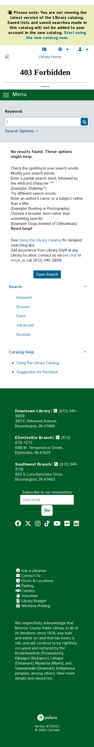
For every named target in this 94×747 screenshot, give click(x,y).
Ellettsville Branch (33, 437)
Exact (21, 315)
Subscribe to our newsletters (47, 492)
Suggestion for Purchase (37, 372)
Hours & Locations (37, 580)
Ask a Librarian (33, 570)
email (15, 260)
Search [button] (15, 286)
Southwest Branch (33, 464)
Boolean (24, 334)
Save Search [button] (47, 274)
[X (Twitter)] (28, 524)
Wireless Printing (35, 605)
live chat (70, 255)
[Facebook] (18, 524)
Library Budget (33, 600)
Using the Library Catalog (40, 240)
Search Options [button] (20, 131)
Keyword (24, 297)
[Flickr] (67, 524)
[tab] (47, 286)
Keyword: (14, 111)
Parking (27, 585)
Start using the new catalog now (56, 35)
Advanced (25, 325)
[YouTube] (57, 524)
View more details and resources (45, 676)
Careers (28, 590)
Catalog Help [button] (21, 352)
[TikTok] (47, 524)
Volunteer (29, 595)
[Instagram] (37, 524)
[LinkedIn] (76, 524)
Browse (23, 306)
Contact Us (30, 575)
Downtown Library (32, 410)
